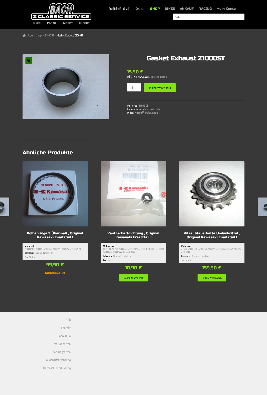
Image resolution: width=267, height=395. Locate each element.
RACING (205, 9)
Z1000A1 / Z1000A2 (61, 248)
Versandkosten (159, 76)
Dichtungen (151, 112)
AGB (68, 319)
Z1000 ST (49, 35)
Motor (32, 257)
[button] (28, 60)
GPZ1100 (107, 248)
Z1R (80, 248)
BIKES (170, 9)
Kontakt (66, 328)
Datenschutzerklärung (57, 368)
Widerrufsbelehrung (58, 360)
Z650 (128, 251)
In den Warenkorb (160, 88)
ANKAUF (187, 9)
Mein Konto (226, 9)
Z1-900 (115, 248)
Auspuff (139, 112)
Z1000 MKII (30, 248)
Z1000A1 (48, 248)
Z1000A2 (74, 248)
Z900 (133, 251)
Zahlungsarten (62, 352)
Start (30, 35)
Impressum (64, 336)
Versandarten (62, 344)
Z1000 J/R (123, 248)
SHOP (155, 9)
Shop (39, 35)
